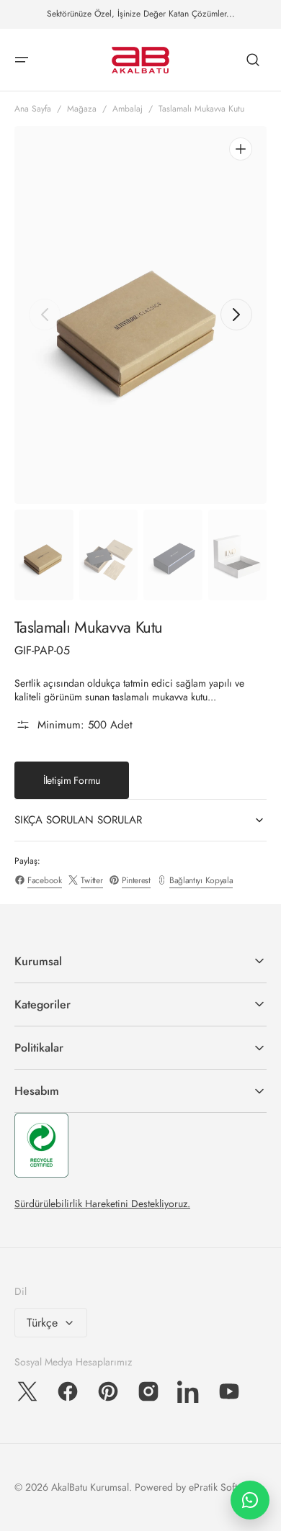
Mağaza (82, 108)
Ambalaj (127, 108)
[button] (21, 60)
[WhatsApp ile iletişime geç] (250, 1500)
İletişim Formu (71, 780)
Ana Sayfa (32, 108)
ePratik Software (223, 1487)
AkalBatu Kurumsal (90, 1487)
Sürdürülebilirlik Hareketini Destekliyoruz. (102, 1203)
